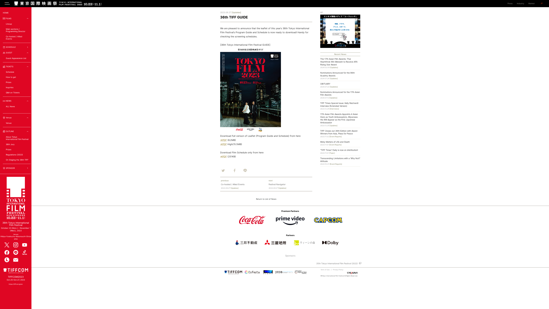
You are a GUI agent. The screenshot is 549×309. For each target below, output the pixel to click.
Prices (8, 82)
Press (510, 3)
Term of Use (325, 270)
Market (531, 3)
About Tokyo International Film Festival (17, 138)
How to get (11, 77)
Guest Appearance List (16, 58)
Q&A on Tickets (13, 92)
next (271, 180)
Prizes (8, 149)
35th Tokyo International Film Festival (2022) (337, 263)
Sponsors (290, 255)
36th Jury (10, 144)
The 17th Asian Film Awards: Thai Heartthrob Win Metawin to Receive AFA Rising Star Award (338, 62)
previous (225, 180)
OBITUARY (325, 84)
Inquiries (9, 87)
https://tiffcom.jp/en (16, 284)
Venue (9, 123)
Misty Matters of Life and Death (335, 142)
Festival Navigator (277, 184)
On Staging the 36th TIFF (17, 160)
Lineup (9, 24)
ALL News (10, 106)
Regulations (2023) (15, 154)
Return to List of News (266, 199)
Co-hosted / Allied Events (14, 37)
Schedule (10, 72)
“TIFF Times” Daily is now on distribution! (339, 150)
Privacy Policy (338, 270)
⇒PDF (223, 140)
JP (542, 3)
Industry (520, 3)
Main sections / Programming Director (15, 30)
